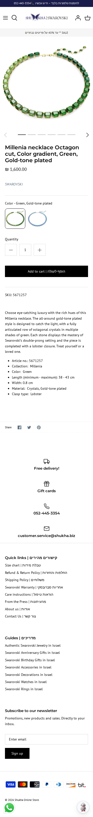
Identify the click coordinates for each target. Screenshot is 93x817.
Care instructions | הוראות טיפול (29, 594)
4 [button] (52, 134)
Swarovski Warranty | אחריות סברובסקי (34, 587)
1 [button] (22, 134)
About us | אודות (17, 609)
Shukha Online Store (27, 800)
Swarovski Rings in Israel (24, 689)
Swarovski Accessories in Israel (28, 667)
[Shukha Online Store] (46, 17)
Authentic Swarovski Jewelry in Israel (33, 645)
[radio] (15, 218)
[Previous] (5, 134)
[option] (46, 83)
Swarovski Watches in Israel (26, 682)
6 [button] (71, 134)
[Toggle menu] (5, 17)
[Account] (76, 17)
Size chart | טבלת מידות (23, 565)
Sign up (17, 753)
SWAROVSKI (14, 184)
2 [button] (32, 134)
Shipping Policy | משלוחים (24, 580)
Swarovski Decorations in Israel (28, 674)
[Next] (87, 134)
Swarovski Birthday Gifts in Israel (30, 660)
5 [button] (61, 134)
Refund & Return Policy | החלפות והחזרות (36, 572)
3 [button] (42, 134)
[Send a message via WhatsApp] (9, 808)
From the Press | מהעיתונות (25, 601)
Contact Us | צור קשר (20, 616)
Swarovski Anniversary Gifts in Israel (32, 652)
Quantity (11, 239)
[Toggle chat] (83, 807)
